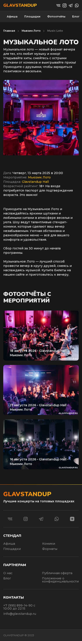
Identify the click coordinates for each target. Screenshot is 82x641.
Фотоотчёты (56, 16)
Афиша (12, 16)
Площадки (32, 16)
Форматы (49, 549)
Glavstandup (20, 5)
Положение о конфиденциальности (60, 579)
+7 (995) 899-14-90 (18, 605)
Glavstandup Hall (35, 182)
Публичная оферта (57, 573)
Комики (48, 544)
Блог (75, 16)
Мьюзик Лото (31, 30)
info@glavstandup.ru (19, 614)
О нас (7, 573)
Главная (9, 30)
